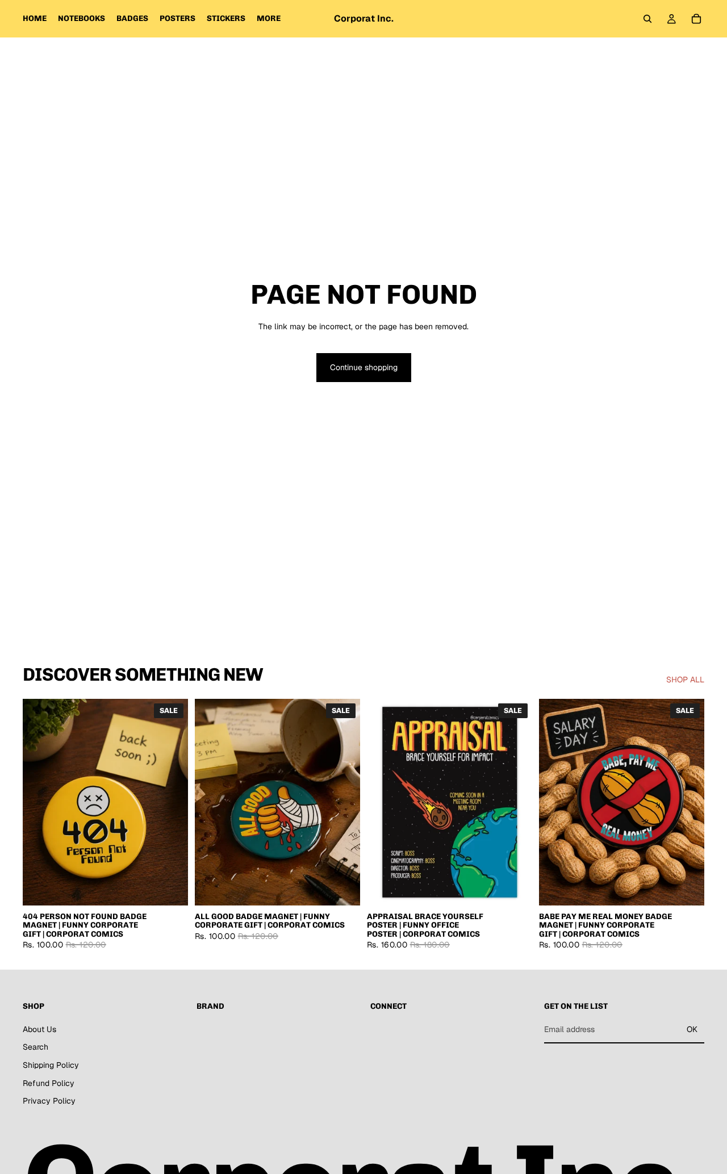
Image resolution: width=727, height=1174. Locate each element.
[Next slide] (171, 802)
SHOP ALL (685, 679)
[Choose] (170, 888)
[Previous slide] (40, 802)
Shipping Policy (51, 1065)
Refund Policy (48, 1083)
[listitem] (268, 18)
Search (35, 1047)
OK (692, 1029)
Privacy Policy (49, 1101)
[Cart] (696, 18)
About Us (39, 1029)
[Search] (647, 18)
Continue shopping (364, 367)
